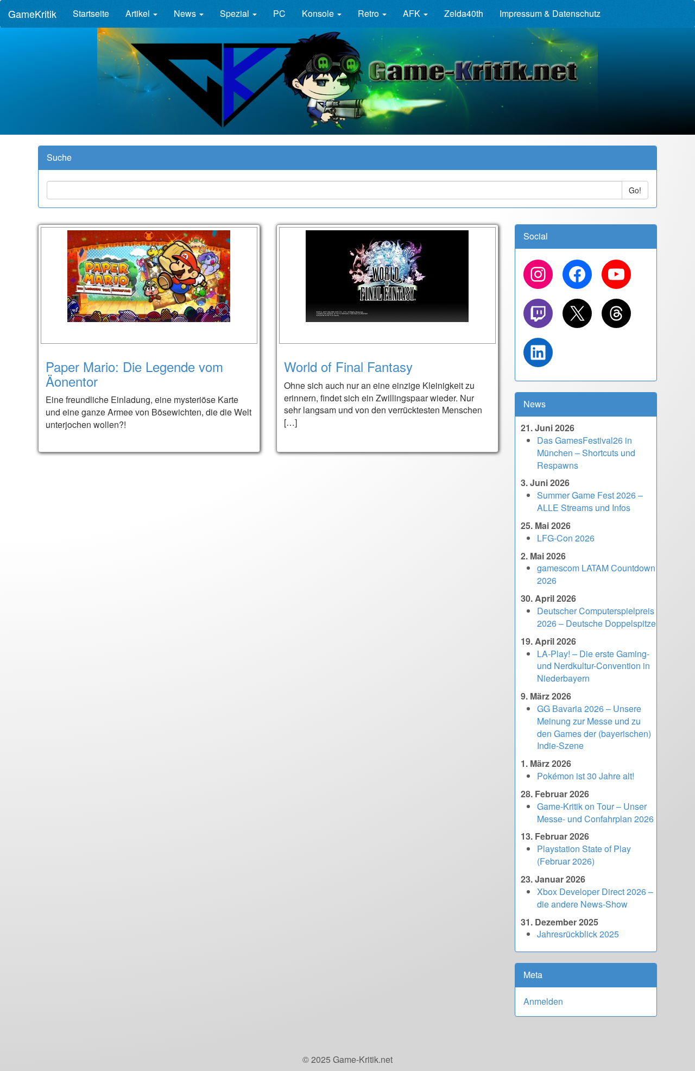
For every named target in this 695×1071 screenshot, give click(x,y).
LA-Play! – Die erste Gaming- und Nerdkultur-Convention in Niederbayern (593, 666)
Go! (635, 190)
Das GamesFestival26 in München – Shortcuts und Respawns (586, 452)
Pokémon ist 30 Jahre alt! (585, 776)
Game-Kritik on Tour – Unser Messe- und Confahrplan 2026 (595, 812)
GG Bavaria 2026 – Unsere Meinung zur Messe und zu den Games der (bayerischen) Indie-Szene (594, 727)
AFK (412, 13)
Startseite (91, 13)
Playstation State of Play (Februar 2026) (584, 854)
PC (279, 13)
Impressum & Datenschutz (550, 13)
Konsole (319, 13)
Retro (369, 13)
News (186, 13)
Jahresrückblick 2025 (578, 934)
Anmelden (543, 1001)
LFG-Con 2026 (566, 538)
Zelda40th (463, 13)
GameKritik (32, 14)
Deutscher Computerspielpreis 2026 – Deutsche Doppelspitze (596, 616)
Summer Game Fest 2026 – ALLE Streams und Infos (590, 501)
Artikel (138, 13)
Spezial (235, 13)
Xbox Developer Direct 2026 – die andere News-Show (595, 897)
